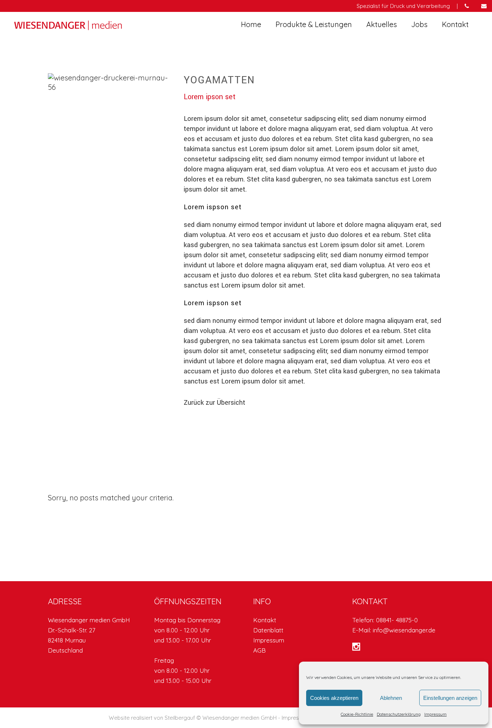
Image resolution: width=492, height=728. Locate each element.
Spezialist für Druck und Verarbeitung (403, 6)
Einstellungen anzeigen (450, 698)
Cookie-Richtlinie (357, 714)
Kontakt (264, 620)
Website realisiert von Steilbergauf (152, 717)
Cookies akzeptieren (334, 698)
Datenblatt (268, 630)
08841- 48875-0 (397, 620)
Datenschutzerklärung (399, 714)
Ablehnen (391, 698)
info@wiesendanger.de (404, 630)
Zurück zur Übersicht (214, 402)
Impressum (435, 714)
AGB (259, 650)
